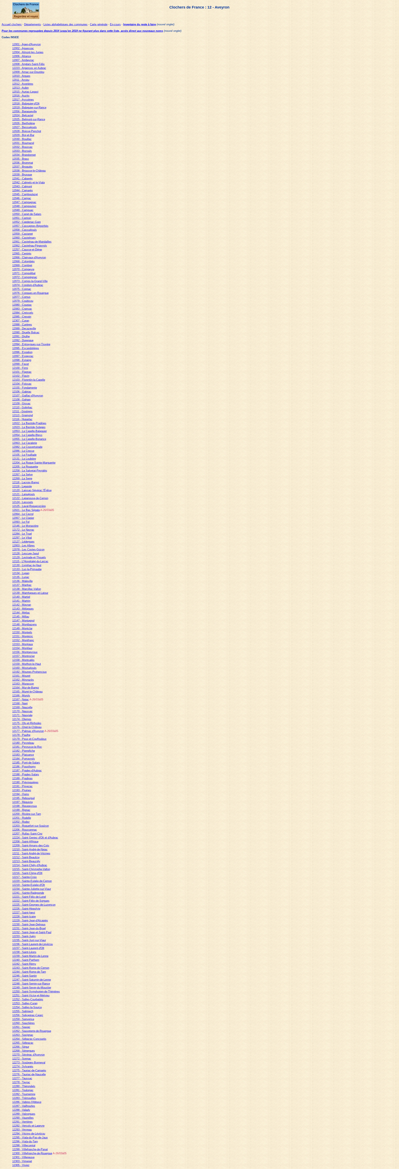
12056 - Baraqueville (24, 111)
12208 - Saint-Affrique (25, 841)
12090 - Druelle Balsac (25, 332)
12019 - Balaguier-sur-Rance (29, 107)
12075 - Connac (21, 289)
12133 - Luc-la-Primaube (27, 569)
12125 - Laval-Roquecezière (29, 506)
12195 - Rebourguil (23, 798)
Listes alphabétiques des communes (65, 24)
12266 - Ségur (20, 1046)
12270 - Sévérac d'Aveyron (28, 1054)
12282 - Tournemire (23, 1094)
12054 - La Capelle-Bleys (27, 435)
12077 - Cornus (21, 296)
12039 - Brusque (22, 174)
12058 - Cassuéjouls (24, 229)
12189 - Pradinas (22, 778)
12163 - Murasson (23, 683)
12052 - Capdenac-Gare (26, 221)
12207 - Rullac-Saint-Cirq (27, 833)
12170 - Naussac (22, 711)
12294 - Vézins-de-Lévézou (28, 1133)
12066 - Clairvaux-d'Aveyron (29, 257)
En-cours (115, 24)
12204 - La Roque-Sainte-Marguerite (33, 462)
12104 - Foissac (22, 383)
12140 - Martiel (21, 596)
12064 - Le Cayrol (22, 514)
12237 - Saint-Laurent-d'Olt (28, 948)
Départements (32, 24)
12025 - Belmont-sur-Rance (28, 119)
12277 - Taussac (22, 1078)
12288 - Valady (21, 1109)
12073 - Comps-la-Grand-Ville (30, 281)
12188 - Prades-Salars (25, 774)
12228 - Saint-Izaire (24, 916)
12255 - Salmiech (22, 1011)
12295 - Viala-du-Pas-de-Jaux (30, 1137)
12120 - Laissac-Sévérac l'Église (32, 490)
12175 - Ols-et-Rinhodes (26, 723)
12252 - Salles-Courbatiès (27, 999)
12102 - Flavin (20, 375)
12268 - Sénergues (23, 1050)
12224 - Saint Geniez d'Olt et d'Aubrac (35, 837)
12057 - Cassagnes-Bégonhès (30, 225)
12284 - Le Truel (22, 533)
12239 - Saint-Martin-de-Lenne (30, 956)
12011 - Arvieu (20, 79)
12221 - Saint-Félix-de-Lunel (29, 896)
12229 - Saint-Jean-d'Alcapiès (30, 920)
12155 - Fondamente (24, 387)
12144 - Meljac (21, 612)
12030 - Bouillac (22, 139)
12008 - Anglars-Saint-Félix (28, 64)
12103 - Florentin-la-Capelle (28, 379)
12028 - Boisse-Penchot (26, 131)
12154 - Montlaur (22, 648)
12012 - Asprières (22, 83)
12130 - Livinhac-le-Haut (26, 565)
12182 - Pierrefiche (23, 750)
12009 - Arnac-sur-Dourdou (28, 72)
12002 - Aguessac (23, 48)
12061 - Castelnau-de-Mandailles (32, 241)
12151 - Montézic (22, 636)
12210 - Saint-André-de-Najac (30, 849)
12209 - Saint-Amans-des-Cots (30, 845)
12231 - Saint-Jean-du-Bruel (29, 928)
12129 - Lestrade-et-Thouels (29, 557)
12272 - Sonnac (21, 1058)
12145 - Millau (20, 616)
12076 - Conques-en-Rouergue (30, 293)
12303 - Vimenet (22, 1161)
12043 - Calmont (22, 186)
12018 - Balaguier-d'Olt (25, 103)
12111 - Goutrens (22, 411)
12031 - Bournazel (23, 143)
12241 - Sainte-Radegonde (28, 892)
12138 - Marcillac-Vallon (26, 589)
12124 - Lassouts (22, 502)
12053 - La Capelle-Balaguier (29, 431)
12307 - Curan (20, 320)
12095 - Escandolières (25, 348)
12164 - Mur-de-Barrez (25, 687)
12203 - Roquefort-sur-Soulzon (30, 825)
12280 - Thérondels (23, 1086)
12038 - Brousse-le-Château (29, 170)
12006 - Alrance (21, 56)
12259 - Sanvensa (23, 1019)
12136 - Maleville (22, 581)
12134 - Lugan (20, 573)
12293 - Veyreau (22, 1129)
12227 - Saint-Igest (23, 912)
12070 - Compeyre (23, 269)
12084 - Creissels (22, 312)
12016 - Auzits (21, 95)
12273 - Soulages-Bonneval (28, 1062)
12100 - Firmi (20, 368)
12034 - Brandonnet (24, 154)
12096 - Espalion (22, 352)
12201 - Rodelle (21, 817)
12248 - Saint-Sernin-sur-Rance (31, 983)
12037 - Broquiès (22, 166)
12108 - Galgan (21, 399)
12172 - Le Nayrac (23, 529)
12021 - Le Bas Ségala (26, 510)
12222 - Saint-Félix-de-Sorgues (30, 900)
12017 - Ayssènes (23, 99)
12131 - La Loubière (24, 458)
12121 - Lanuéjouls (23, 494)
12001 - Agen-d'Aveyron (26, 44)
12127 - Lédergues (23, 541)
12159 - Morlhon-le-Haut (26, 664)
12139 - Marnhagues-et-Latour (30, 592)
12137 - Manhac (22, 585)
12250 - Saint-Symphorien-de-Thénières (36, 991)
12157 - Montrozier (23, 656)
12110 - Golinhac (22, 407)
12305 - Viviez (21, 1165)
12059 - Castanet (22, 233)
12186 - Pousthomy (24, 766)
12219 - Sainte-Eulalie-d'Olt (28, 885)
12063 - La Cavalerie (24, 443)
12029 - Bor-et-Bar (23, 135)
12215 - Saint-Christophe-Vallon (31, 869)
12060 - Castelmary (24, 237)
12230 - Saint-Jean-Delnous (29, 924)
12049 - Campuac (22, 210)
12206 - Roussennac (24, 829)
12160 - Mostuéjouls (24, 667)
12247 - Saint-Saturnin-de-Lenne (31, 979)
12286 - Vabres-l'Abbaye (26, 1102)
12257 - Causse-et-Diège (27, 249)
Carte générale (98, 24)
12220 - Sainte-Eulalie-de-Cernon (32, 881)
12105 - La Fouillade (24, 454)
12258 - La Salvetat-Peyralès (29, 470)
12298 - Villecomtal (23, 1145)
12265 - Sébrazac (22, 1042)
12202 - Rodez (21, 821)
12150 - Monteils (22, 632)
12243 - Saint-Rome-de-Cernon (30, 967)
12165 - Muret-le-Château (27, 691)
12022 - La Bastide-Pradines (29, 423)
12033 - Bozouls (22, 150)
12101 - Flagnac (22, 371)
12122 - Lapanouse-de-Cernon (30, 498)
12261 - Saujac (21, 1027)
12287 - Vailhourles (23, 1106)
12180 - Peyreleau (23, 742)
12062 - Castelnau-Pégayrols (29, 245)
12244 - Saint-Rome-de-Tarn (29, 971)
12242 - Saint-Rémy (24, 963)
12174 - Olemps (21, 719)
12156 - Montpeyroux (25, 652)
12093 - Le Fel (21, 521)
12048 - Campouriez (24, 206)
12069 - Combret (22, 265)
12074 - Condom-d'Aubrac (27, 285)
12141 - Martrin (21, 600)
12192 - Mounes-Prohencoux (29, 671)
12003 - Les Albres (23, 545)
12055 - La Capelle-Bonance (29, 439)
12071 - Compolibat (24, 273)
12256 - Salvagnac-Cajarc (27, 1015)
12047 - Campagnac (24, 202)
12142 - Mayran (21, 604)
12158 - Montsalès (23, 660)
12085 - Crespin (21, 316)
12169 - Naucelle (22, 707)
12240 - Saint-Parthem (25, 959)
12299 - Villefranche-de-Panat (30, 1149)
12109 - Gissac (21, 403)
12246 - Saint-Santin (24, 975)
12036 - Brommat (22, 162)
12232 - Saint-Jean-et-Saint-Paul (31, 932)
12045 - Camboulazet (25, 194)
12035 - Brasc (20, 158)
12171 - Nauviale (22, 715)
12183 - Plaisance (23, 754)
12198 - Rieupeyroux (24, 806)
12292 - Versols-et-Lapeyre (28, 1125)
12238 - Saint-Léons (24, 952)
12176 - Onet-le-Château (27, 727)
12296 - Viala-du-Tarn (25, 1141)
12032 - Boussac (22, 147)
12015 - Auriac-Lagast (25, 91)
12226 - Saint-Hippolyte (26, 908)
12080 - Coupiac (22, 304)
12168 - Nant (20, 703)
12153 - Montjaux (22, 644)
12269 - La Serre (22, 478)
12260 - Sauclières (23, 1023)
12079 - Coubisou (22, 300)
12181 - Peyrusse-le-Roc (27, 746)
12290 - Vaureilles (23, 1117)
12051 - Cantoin (21, 218)
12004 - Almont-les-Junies (27, 52)
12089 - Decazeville (24, 328)
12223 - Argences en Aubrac (29, 68)
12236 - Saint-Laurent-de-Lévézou (32, 944)
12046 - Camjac (21, 198)
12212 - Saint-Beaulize (25, 857)
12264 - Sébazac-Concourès (29, 1038)
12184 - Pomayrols (23, 758)
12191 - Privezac (22, 786)
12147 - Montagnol (23, 620)
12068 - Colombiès (23, 261)
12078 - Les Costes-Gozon (28, 549)
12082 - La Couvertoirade (27, 446)
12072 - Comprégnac (24, 277)
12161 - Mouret (21, 675)
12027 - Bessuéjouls (24, 127)
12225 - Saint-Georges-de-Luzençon (33, 904)
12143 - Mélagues (23, 608)
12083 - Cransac (22, 308)
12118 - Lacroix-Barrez (25, 482)
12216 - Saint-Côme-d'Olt (27, 873)
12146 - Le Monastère (25, 525)
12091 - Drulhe (21, 336)
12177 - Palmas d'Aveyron (28, 731)
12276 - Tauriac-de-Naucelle (29, 1074)
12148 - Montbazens (24, 624)
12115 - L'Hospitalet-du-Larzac (30, 561)
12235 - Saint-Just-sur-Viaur (29, 940)
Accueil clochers (12, 24)
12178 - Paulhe (21, 735)
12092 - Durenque (22, 340)
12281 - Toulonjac (22, 1090)
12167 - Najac (20, 699)
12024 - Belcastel (22, 115)
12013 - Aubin (20, 87)
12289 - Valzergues (23, 1113)
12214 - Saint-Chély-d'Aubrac (29, 865)
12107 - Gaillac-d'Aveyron (27, 395)
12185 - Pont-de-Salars (26, 762)
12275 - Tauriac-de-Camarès (29, 1070)
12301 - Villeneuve (23, 1157)
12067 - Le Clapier (23, 517)
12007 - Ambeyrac (23, 60)
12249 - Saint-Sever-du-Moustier (31, 987)
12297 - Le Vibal (22, 537)
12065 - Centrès (21, 253)
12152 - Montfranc (23, 640)
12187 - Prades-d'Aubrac (27, 770)
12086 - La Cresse (23, 450)
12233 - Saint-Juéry (24, 936)
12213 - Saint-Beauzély (26, 861)
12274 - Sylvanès (22, 1066)
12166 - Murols (21, 695)
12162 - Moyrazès (23, 679)
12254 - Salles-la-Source (27, 1007)
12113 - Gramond (22, 415)
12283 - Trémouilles (24, 1098)
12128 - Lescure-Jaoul (25, 553)
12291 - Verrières (22, 1121)
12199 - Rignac (21, 810)
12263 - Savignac (22, 1034)
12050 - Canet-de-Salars (26, 214)
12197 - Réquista (22, 802)
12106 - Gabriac (21, 391)
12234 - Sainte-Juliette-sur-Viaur (31, 888)
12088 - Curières (22, 324)
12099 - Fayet (20, 364)
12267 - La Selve (22, 474)
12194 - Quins (20, 794)
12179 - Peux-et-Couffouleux (29, 738)
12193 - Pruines (21, 790)
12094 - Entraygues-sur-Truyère (31, 344)
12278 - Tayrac (21, 1082)
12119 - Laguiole (22, 486)
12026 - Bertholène (23, 123)
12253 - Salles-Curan (24, 1003)
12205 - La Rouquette (25, 466)
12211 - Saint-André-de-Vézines (31, 853)
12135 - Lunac (20, 577)
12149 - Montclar (22, 628)
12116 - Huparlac (22, 419)
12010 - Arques (21, 75)
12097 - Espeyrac (22, 356)
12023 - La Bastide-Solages (29, 427)
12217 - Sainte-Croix (24, 877)
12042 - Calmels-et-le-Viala (28, 182)
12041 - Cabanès (22, 178)
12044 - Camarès (22, 190)
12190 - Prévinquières (25, 782)
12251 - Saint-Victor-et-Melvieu (30, 995)
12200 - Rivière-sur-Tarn (26, 813)
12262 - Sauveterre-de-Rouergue (31, 1031)
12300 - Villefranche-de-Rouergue (32, 1153)
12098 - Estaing (21, 360)
